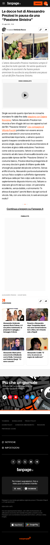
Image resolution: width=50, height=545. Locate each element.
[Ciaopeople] (25, 538)
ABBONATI (38, 3)
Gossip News (22, 295)
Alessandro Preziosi (9, 295)
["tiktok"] (4, 397)
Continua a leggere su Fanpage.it (25, 208)
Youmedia (5, 421)
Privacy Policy (30, 421)
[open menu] (3, 3)
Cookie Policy (7, 425)
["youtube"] (16, 397)
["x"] (21, 397)
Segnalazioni (17, 421)
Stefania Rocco (20, 30)
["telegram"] (32, 397)
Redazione (41, 425)
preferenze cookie (9, 429)
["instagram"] (10, 397)
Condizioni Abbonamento (24, 425)
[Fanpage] (25, 470)
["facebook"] (27, 397)
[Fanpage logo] (14, 3)
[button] (46, 30)
